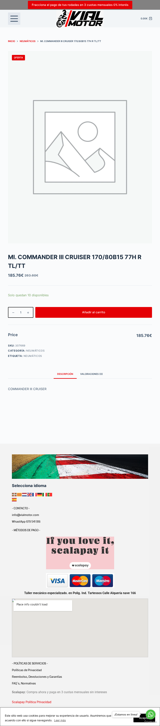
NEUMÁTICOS (35, 350)
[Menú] (14, 19)
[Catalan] (19, 494)
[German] (39, 494)
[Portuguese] (49, 494)
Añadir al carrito (93, 312)
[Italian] (44, 494)
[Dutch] (24, 494)
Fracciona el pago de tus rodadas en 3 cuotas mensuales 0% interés (80, 5)
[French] (34, 494)
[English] (29, 494)
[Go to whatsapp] (151, 714)
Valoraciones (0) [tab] (91, 373)
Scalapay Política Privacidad (31, 702)
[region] (80, 716)
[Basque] (14, 494)
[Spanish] (14, 499)
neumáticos (33, 355)
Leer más (60, 720)
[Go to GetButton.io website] (150, 722)
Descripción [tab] (65, 373)
